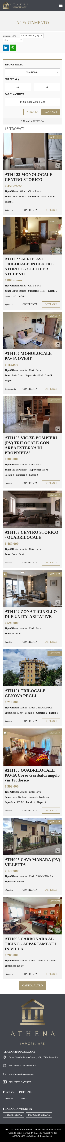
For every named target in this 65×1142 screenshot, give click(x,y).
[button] (32, 72)
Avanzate (51, 112)
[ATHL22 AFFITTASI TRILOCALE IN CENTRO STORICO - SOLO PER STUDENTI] (32, 236)
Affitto (9, 1098)
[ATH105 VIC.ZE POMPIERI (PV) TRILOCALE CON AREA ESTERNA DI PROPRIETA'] (32, 415)
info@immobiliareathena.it (21, 1074)
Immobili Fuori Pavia (39, 1115)
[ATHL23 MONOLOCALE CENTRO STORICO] (32, 151)
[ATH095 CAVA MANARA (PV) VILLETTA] (32, 836)
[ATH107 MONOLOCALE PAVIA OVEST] (32, 330)
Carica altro (32, 985)
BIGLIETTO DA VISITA (20, 1082)
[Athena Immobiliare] (14, 5)
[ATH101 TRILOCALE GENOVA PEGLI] (32, 668)
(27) (9, 36)
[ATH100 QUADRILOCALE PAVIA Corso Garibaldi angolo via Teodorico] (32, 747)
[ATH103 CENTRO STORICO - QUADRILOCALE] (32, 509)
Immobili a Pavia (13, 1115)
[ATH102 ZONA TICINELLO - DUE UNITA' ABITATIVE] (32, 588)
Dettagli (51, 210)
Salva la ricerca (32, 121)
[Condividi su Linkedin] (6, 48)
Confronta (30, 210)
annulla (32, 112)
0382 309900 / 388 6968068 (22, 1065)
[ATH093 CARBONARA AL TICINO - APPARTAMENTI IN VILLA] (32, 915)
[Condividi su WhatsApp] (13, 48)
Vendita (23, 1098)
